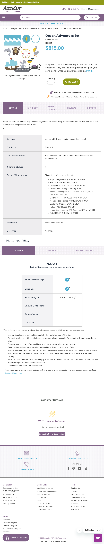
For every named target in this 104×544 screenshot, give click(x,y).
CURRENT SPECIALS (77, 459)
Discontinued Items (44, 509)
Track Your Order (78, 506)
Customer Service (10, 488)
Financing (75, 491)
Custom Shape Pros (13, 373)
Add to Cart (70, 82)
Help (83, 9)
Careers (6, 532)
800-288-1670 (70, 9)
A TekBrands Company (12, 529)
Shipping (74, 503)
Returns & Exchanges (79, 500)
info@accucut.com (10, 497)
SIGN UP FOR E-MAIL (26, 459)
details (13, 108)
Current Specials (43, 494)
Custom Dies (42, 497)
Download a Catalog (45, 506)
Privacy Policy (43, 541)
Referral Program (10, 526)
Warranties (75, 509)
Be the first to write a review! (52, 434)
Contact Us (75, 488)
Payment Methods (78, 497)
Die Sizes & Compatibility (47, 491)
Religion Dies (16, 28)
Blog (39, 500)
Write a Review (53, 40)
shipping (91, 108)
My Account (93, 9)
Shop (5, 28)
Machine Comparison (45, 488)
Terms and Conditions (58, 541)
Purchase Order (43, 503)
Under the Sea (53, 28)
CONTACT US (26, 469)
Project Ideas (52, 108)
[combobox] (33, 17)
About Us (6, 520)
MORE (89, 71)
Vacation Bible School (34, 28)
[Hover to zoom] (22, 53)
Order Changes (77, 494)
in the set (32, 108)
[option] (5, 28)
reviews (71, 108)
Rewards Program (10, 523)
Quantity (51, 78)
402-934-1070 (8, 494)
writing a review (90, 97)
